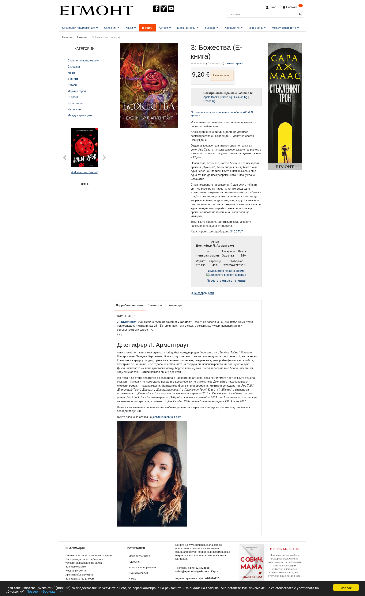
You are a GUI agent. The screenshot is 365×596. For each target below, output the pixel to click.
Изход (132, 578)
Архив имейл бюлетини (79, 574)
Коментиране (235, 63)
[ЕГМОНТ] (96, 9)
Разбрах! (346, 587)
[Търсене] (300, 14)
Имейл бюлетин (138, 573)
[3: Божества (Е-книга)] (149, 85)
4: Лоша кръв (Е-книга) (84, 172)
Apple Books (211, 97)
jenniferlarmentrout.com (167, 416)
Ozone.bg (209, 101)
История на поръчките (142, 567)
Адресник (134, 561)
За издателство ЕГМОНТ (80, 578)
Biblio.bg (226, 97)
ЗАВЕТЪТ (236, 231)
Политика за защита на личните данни (88, 555)
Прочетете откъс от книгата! (226, 280)
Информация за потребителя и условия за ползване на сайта (84, 561)
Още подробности (202, 293)
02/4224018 (203, 567)
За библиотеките (75, 566)
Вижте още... (156, 305)
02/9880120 (212, 578)
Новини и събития (76, 570)
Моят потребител (139, 556)
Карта (214, 571)
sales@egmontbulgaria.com (192, 571)
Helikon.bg (240, 97)
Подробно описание (129, 305)
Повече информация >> (45, 591)
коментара (215, 63)
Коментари (175, 305)
